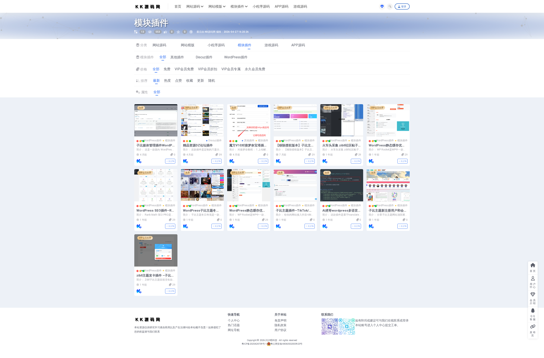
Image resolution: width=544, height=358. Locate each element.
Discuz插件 (207, 57)
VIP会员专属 (231, 69)
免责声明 (280, 320)
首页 (177, 6)
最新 (156, 81)
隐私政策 (280, 325)
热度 (167, 81)
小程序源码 (261, 6)
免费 (167, 69)
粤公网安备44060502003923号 (286, 344)
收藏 (189, 81)
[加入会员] (382, 6)
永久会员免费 (255, 69)
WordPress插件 (239, 57)
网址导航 (234, 330)
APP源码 (281, 6)
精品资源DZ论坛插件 (198, 145)
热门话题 (234, 325)
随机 (211, 81)
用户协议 (280, 330)
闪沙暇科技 (271, 340)
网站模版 (215, 6)
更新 (200, 81)
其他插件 (180, 57)
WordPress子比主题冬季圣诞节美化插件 (201, 212)
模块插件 (237, 6)
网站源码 (193, 6)
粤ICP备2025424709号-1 (254, 344)
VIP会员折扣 (207, 69)
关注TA (171, 161)
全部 (162, 57)
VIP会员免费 (184, 69)
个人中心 (234, 320)
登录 (403, 6)
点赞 (178, 81)
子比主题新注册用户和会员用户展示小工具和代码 (388, 212)
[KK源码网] (138, 161)
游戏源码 (300, 6)
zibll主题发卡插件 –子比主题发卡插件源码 (155, 277)
